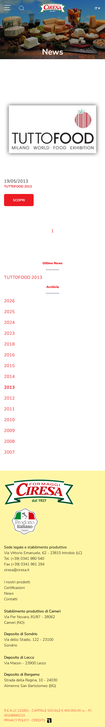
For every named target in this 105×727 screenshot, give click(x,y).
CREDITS (38, 720)
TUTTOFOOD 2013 (23, 277)
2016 (9, 355)
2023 (9, 333)
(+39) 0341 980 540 (27, 558)
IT (96, 8)
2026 (9, 301)
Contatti (11, 599)
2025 (9, 312)
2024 (9, 323)
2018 (9, 344)
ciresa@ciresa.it (16, 569)
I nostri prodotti (17, 582)
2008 (9, 441)
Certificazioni (14, 587)
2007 (9, 452)
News (9, 593)
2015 (9, 366)
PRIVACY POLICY (16, 720)
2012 (9, 398)
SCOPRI (19, 200)
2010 (9, 420)
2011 (9, 409)
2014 (9, 377)
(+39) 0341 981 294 (27, 564)
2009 (9, 431)
